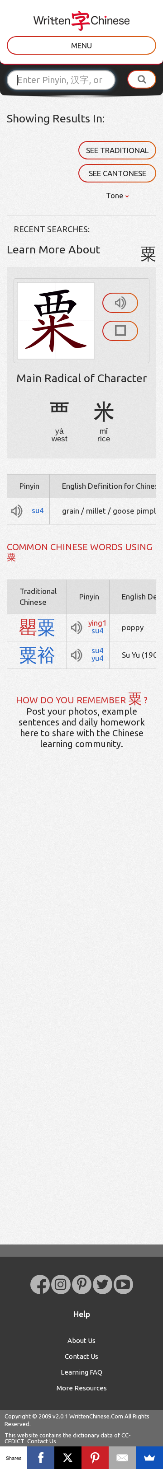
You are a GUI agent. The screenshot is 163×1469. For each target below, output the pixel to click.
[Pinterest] (95, 1457)
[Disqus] (81, 898)
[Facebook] (40, 1457)
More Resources (82, 1388)
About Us (81, 1340)
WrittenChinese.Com (96, 1416)
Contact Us (81, 1356)
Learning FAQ (81, 1372)
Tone (115, 195)
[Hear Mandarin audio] (120, 303)
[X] (68, 1457)
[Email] (122, 1457)
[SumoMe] (149, 1457)
